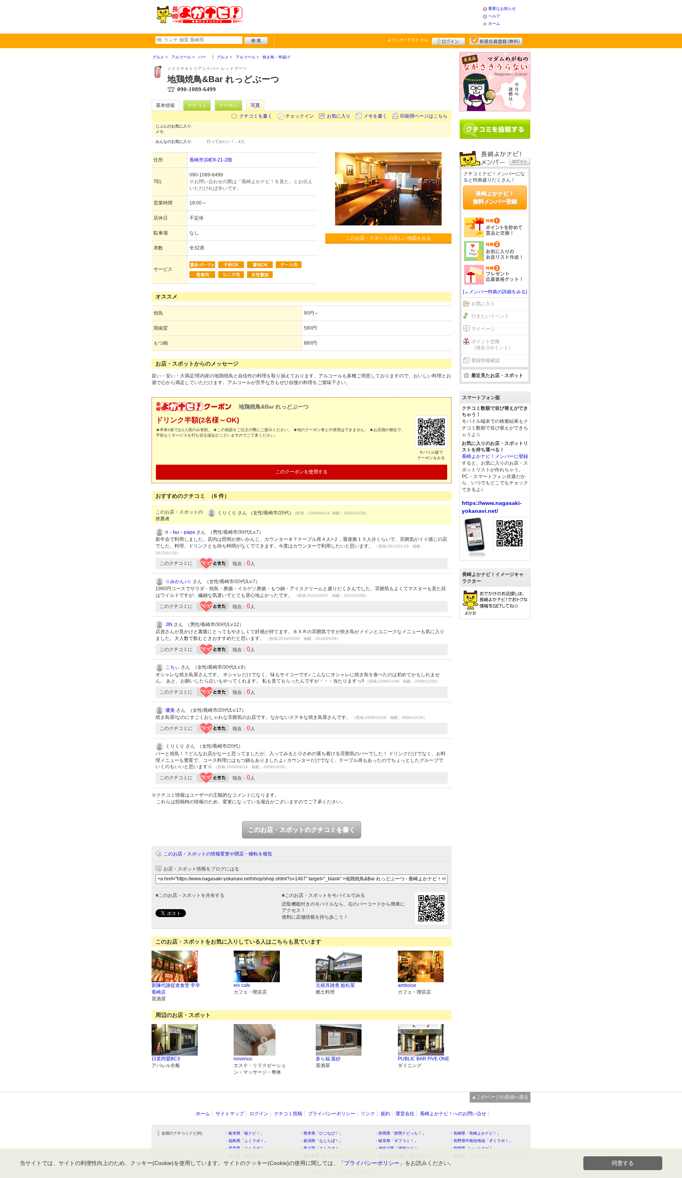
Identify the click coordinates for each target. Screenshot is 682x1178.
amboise (407, 985)
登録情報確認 (485, 360)
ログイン (448, 40)
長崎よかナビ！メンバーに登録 (495, 456)
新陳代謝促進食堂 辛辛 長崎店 (176, 989)
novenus (243, 1059)
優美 (170, 710)
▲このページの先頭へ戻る (500, 1097)
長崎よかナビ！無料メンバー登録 (495, 197)
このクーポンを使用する (301, 472)
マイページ (483, 329)
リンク (368, 1113)
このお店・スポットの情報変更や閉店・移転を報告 (217, 854)
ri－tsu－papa (180, 532)
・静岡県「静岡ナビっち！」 (400, 1133)
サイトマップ (229, 1113)
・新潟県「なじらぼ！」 (321, 1141)
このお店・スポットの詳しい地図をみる (388, 238)
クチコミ (196, 105)
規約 (385, 1113)
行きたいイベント (490, 316)
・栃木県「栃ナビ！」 (244, 1133)
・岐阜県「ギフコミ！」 (396, 1141)
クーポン (228, 105)
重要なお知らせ (502, 8)
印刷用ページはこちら (424, 116)
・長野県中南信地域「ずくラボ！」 (481, 1141)
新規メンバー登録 (496, 40)
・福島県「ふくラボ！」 (246, 1141)
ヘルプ (494, 16)
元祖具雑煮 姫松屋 (335, 985)
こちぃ (172, 667)
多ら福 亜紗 (328, 1059)
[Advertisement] (362, 16)
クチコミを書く (255, 116)
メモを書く (375, 116)
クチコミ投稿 (288, 1113)
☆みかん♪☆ (178, 581)
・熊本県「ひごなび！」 (321, 1133)
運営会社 (404, 1113)
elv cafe (242, 985)
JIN (168, 624)
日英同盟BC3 (166, 1059)
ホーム (494, 23)
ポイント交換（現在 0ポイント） (492, 345)
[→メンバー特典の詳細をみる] (495, 291)
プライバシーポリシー (331, 1113)
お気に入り (338, 116)
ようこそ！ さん (408, 40)
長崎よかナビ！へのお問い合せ (453, 1113)
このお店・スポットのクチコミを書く (301, 829)
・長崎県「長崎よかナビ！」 (475, 1133)
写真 (255, 105)
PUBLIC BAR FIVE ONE (423, 1059)
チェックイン (299, 116)
